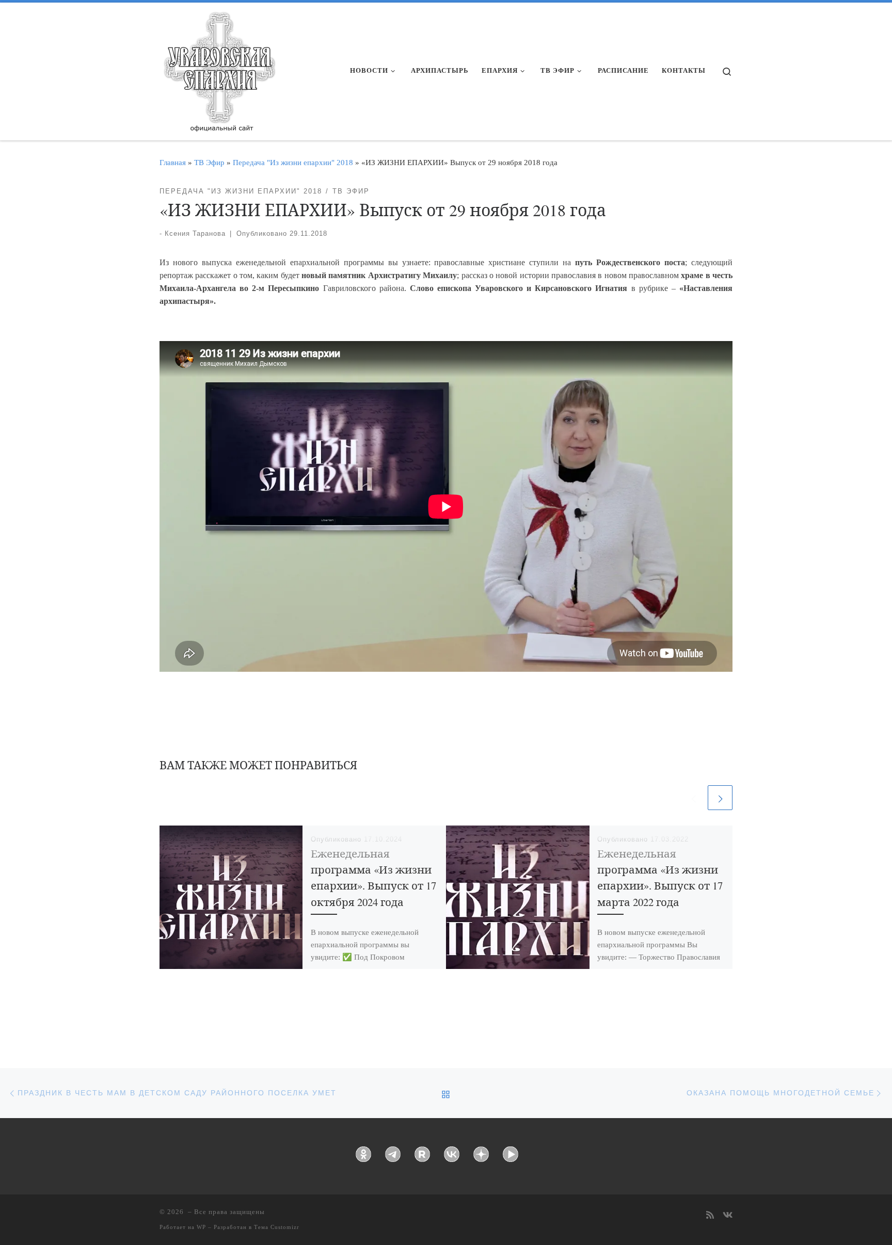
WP (201, 1227)
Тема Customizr (276, 1227)
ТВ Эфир (209, 162)
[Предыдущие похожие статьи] (693, 797)
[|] (219, 68)
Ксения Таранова (195, 233)
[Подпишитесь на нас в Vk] (727, 1216)
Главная (173, 162)
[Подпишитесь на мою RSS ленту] (710, 1216)
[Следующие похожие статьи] (720, 797)
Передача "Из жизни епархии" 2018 (293, 162)
